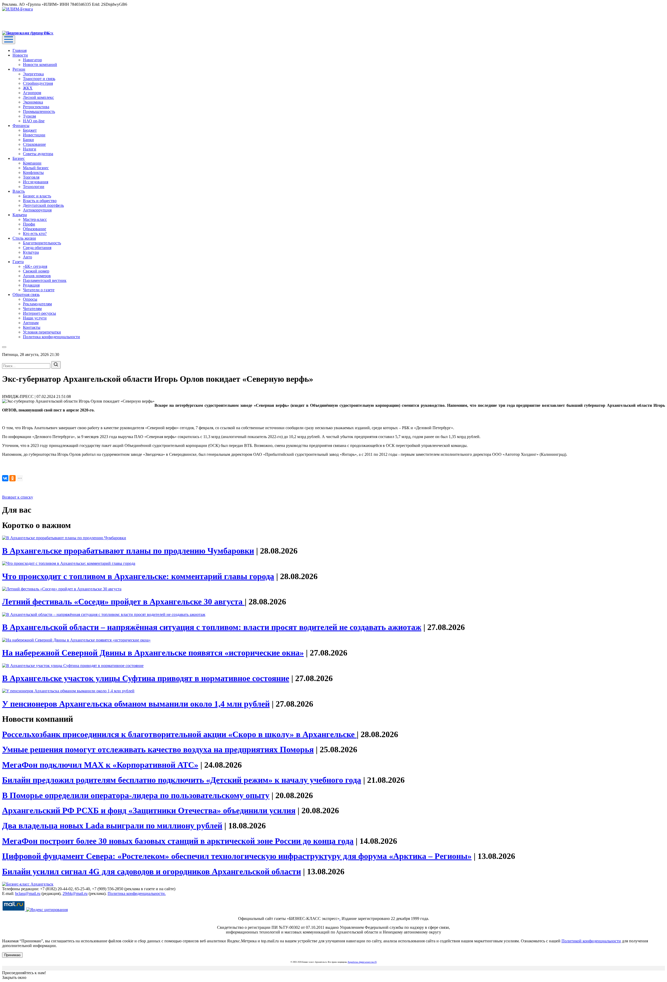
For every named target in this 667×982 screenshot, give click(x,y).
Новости (20, 55)
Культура (31, 252)
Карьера (20, 215)
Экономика (33, 102)
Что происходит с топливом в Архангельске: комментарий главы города (138, 576)
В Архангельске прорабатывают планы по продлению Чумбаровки (128, 550)
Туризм (29, 116)
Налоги (29, 149)
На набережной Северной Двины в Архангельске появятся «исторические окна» (153, 652)
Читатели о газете (38, 290)
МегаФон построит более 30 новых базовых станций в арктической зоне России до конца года (178, 841)
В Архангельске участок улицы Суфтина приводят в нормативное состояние (145, 678)
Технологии (33, 186)
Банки (28, 139)
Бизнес (19, 158)
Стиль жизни (24, 238)
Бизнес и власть (37, 196)
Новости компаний (40, 64)
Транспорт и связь (39, 78)
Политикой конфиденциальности (591, 941)
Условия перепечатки (42, 332)
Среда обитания (37, 247)
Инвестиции (34, 135)
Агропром (32, 92)
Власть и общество (40, 200)
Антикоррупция (37, 210)
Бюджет (30, 130)
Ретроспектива (36, 107)
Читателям (32, 308)
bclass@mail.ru (27, 893)
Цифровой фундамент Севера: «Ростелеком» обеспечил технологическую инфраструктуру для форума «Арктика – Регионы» (237, 856)
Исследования (35, 182)
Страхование (34, 144)
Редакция (31, 285)
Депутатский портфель (43, 205)
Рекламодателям (37, 304)
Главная (20, 50)
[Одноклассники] (12, 478)
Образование (34, 229)
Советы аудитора (38, 153)
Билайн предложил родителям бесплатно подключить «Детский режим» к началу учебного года (181, 780)
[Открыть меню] (8, 39)
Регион (19, 69)
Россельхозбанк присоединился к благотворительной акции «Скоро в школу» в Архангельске (179, 734)
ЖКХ (28, 88)
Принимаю (12, 955)
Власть (19, 191)
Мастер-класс (35, 219)
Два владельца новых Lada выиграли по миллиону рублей (112, 825)
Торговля (31, 177)
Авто (27, 257)
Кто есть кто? (35, 233)
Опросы (30, 299)
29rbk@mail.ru (75, 893)
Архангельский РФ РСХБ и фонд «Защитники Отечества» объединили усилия (148, 810)
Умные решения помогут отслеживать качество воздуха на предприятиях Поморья (158, 749)
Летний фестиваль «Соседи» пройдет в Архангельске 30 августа (123, 601)
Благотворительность (42, 243)
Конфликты (33, 172)
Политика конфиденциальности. (137, 893)
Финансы (21, 125)
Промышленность (39, 111)
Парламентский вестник (44, 280)
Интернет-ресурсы (39, 313)
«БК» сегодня (35, 266)
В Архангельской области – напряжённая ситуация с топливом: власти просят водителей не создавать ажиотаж (211, 627)
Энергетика (33, 74)
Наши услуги (35, 318)
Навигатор (32, 60)
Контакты (31, 327)
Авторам (31, 322)
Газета (18, 261)
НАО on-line (34, 121)
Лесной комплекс (38, 97)
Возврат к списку (17, 497)
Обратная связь (26, 294)
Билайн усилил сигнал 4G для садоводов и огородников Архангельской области (151, 871)
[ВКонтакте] (5, 478)
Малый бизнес (36, 168)
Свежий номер (36, 271)
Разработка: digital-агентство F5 (362, 962)
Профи (29, 224)
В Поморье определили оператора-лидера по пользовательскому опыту (135, 795)
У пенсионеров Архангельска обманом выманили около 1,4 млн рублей (136, 703)
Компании (32, 163)
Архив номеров (37, 276)
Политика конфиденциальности (51, 337)
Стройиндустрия (38, 83)
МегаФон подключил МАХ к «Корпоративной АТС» (100, 764)
